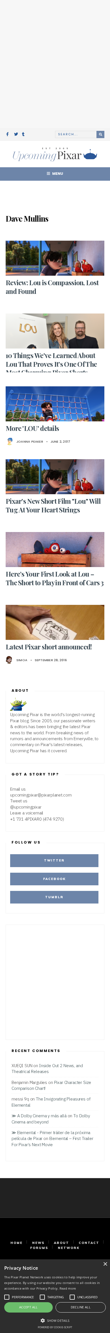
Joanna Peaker (29, 441)
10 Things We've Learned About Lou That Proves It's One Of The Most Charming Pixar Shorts (51, 364)
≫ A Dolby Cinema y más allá (39, 1115)
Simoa (21, 660)
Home (16, 1243)
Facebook (54, 879)
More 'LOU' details (32, 428)
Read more (68, 1288)
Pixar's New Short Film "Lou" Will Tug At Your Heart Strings (53, 505)
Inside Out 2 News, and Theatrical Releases (47, 1068)
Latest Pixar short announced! (49, 646)
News (38, 1243)
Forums (39, 1248)
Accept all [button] (28, 1307)
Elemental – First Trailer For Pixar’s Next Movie (52, 1141)
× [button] (105, 1264)
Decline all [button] (81, 1307)
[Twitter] (16, 134)
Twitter (54, 860)
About (61, 1243)
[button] (55, 1320)
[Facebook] (8, 134)
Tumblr (54, 897)
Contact (89, 1243)
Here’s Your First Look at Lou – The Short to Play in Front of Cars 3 (55, 578)
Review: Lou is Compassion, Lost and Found (52, 286)
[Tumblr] (24, 134)
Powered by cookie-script (55, 1327)
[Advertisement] (55, 63)
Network (69, 1248)
